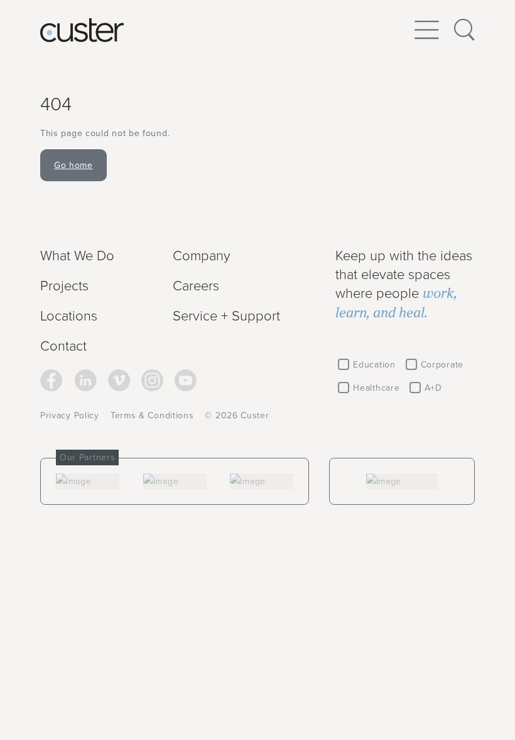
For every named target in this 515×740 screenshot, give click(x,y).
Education (374, 364)
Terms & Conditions (152, 415)
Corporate (442, 364)
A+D (433, 387)
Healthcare (376, 387)
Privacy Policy (69, 415)
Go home (73, 165)
